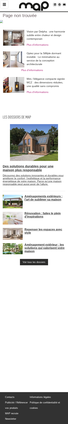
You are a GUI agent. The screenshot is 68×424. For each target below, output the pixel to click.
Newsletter (10, 418)
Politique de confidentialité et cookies (45, 405)
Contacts (10, 397)
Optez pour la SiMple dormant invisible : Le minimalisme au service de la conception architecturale (44, 59)
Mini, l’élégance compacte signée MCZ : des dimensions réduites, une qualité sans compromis (46, 82)
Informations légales (40, 397)
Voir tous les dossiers (34, 262)
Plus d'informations (37, 44)
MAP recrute (11, 413)
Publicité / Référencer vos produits (16, 405)
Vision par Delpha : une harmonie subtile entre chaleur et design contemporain (46, 35)
